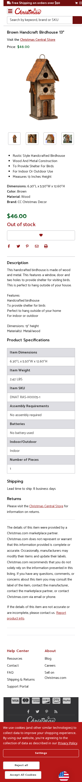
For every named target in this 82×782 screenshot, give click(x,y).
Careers (50, 666)
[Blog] (55, 711)
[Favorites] (41, 235)
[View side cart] (80, 3)
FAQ (10, 673)
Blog (48, 659)
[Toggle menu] (10, 11)
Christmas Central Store (37, 40)
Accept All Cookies (23, 775)
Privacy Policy (67, 743)
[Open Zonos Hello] (61, 774)
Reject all (21, 765)
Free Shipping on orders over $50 (36, 3)
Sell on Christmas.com (55, 675)
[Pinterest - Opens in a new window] (45, 711)
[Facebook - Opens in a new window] (27, 711)
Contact (13, 666)
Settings (41, 753)
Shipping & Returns (21, 680)
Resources (14, 659)
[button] (8, 246)
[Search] (77, 20)
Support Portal (17, 687)
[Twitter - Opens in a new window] (36, 711)
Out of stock (21, 225)
